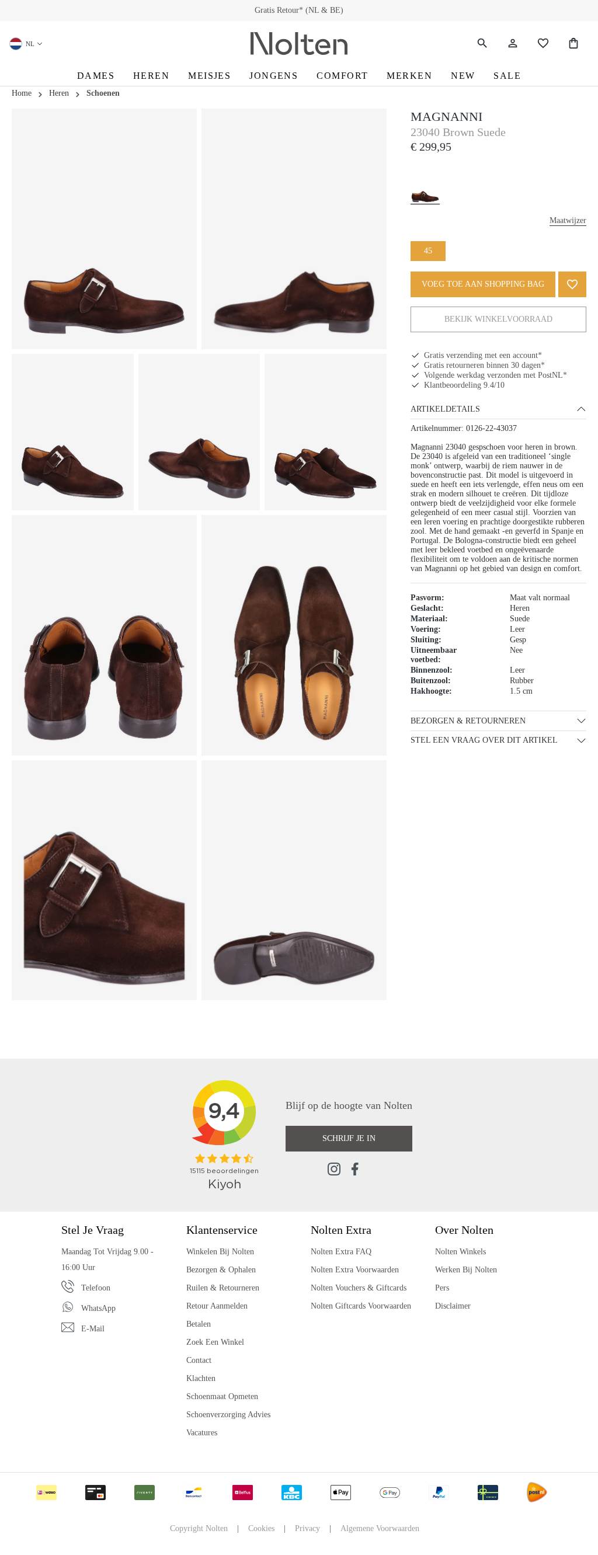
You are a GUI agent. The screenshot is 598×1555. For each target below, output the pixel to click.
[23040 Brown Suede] (425, 184)
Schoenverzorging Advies (228, 1414)
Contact (198, 1360)
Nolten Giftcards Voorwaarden (361, 1306)
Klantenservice (222, 1229)
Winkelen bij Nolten (220, 1251)
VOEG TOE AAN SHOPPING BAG (483, 284)
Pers (442, 1287)
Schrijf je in (349, 1138)
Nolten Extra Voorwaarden (355, 1269)
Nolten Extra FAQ (341, 1251)
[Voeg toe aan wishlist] (572, 284)
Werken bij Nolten (466, 1269)
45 (428, 250)
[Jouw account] (513, 43)
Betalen (198, 1324)
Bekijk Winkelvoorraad (498, 319)
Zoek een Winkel (215, 1342)
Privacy (307, 1528)
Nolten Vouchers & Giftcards (358, 1287)
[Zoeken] (482, 43)
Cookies (261, 1528)
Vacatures (201, 1432)
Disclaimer (453, 1306)
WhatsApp (98, 1308)
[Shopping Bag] (573, 43)
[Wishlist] (543, 43)
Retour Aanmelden (217, 1306)
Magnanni (446, 116)
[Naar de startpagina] (299, 43)
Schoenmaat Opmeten (222, 1396)
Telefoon (95, 1287)
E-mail (93, 1328)
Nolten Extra (341, 1229)
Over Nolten (464, 1229)
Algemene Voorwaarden (379, 1528)
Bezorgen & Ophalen (221, 1269)
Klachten (200, 1378)
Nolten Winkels (460, 1251)
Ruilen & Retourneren (222, 1287)
